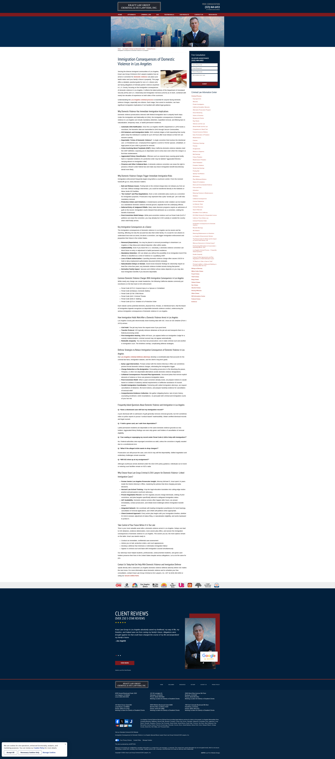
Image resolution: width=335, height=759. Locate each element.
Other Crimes (195, 293)
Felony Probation (197, 157)
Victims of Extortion (198, 115)
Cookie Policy (137, 740)
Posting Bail (196, 171)
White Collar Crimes (197, 271)
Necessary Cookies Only (30, 752)
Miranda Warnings (198, 227)
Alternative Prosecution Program (202, 110)
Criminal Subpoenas (198, 201)
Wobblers (195, 196)
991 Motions (196, 230)
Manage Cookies (147, 740)
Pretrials (195, 146)
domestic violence (140, 77)
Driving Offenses (196, 290)
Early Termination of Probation (201, 135)
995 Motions (196, 176)
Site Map (193, 684)
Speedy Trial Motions (198, 173)
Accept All (10, 752)
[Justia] (131, 721)
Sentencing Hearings (198, 168)
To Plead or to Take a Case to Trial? (203, 261)
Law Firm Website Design (210, 753)
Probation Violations (198, 165)
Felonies (195, 140)
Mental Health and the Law (200, 126)
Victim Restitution (197, 162)
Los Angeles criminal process (142, 100)
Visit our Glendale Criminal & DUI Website (126, 732)
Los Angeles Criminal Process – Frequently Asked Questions (205, 250)
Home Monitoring (197, 112)
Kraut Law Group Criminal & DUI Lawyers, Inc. (138, 752)
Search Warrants (197, 209)
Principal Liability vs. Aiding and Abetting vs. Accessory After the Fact (205, 264)
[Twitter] (122, 721)
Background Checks (198, 118)
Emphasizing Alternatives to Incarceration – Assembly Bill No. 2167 (205, 246)
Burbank (167, 721)
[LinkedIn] (126, 721)
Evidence (194, 301)
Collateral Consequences (200, 198)
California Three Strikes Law (200, 218)
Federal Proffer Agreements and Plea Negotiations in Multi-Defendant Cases (203, 257)
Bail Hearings (196, 154)
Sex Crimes (194, 285)
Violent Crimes (195, 282)
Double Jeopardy (197, 254)
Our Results (184, 14)
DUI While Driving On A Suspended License (205, 215)
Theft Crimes (195, 276)
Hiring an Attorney (196, 268)
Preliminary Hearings (198, 143)
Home (120, 14)
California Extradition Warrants (201, 107)
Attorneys (132, 14)
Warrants (195, 101)
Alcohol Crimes (196, 287)
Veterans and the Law (199, 123)
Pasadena (152, 723)
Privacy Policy (216, 684)
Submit (204, 84)
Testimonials (169, 14)
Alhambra (148, 721)
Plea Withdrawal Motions (199, 179)
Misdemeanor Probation (199, 159)
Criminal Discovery (198, 207)
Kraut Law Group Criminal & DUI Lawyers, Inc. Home (139, 6)
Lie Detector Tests (198, 204)
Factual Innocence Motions (200, 132)
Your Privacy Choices (126, 740)
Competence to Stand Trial (200, 129)
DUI (157, 14)
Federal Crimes (195, 299)
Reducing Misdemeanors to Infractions (203, 233)
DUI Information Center (198, 296)
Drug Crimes (195, 279)
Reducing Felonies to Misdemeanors (203, 193)
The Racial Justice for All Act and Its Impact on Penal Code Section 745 (205, 239)
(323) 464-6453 (212, 7)
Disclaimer (171, 684)
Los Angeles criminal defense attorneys (135, 357)
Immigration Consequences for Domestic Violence (204, 224)
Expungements (197, 98)
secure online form (132, 576)
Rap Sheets (196, 121)
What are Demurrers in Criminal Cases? (204, 243)
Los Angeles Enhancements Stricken (203, 236)
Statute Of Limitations (199, 182)
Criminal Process (196, 96)
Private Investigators (198, 104)
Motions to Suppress (198, 151)
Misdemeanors (197, 137)
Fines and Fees (197, 187)
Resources (213, 14)
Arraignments (196, 148)
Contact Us (199, 14)
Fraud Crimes (195, 274)
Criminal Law (146, 14)
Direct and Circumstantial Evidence (202, 184)
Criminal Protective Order (200, 220)
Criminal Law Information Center (204, 92)
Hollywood (195, 721)
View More (125, 663)
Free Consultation (198, 54)
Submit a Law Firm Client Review (123, 670)
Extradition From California (200, 212)
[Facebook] (117, 721)
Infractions (196, 190)
